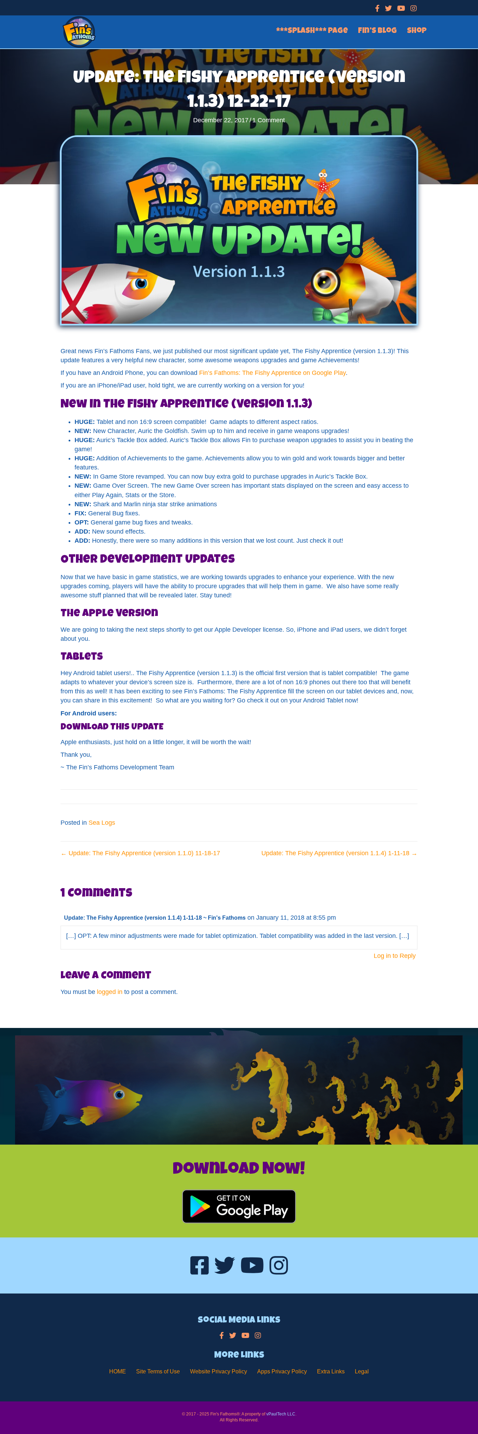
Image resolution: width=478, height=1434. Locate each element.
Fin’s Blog (377, 31)
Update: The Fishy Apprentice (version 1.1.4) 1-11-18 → (339, 853)
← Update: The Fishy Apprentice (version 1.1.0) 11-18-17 (140, 853)
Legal (362, 1371)
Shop (417, 31)
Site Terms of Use (158, 1371)
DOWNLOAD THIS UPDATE (112, 727)
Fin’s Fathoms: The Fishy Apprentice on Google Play (272, 372)
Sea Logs (102, 822)
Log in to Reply (395, 955)
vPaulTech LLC (280, 1414)
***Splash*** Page (312, 31)
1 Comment (268, 120)
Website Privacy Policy (218, 1371)
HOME (117, 1371)
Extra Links (331, 1371)
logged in (109, 991)
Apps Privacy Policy (282, 1371)
